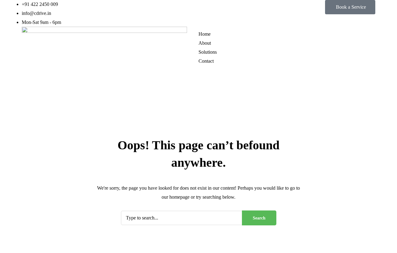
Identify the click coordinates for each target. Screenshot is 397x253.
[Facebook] (206, 76)
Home (204, 34)
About (204, 43)
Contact (206, 61)
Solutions (207, 52)
